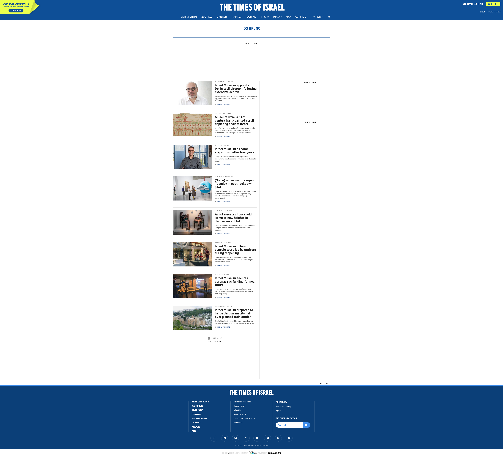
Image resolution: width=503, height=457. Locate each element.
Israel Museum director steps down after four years (235, 150)
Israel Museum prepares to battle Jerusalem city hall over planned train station (234, 313)
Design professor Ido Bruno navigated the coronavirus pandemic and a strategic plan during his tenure (235, 158)
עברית (498, 12)
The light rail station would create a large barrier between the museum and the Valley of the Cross (234, 322)
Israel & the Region (189, 17)
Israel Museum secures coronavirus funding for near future (235, 281)
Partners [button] (317, 17)
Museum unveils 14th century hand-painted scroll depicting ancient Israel (234, 120)
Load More (217, 338)
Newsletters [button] (300, 17)
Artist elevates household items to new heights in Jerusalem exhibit (233, 218)
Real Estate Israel (200, 419)
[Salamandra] (274, 453)
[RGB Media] (253, 452)
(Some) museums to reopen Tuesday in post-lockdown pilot (234, 183)
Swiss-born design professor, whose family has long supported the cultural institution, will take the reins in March (236, 98)
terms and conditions (242, 402)
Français (491, 12)
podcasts (196, 427)
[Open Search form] (329, 17)
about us (237, 410)
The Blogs (265, 17)
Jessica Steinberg (223, 104)
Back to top (324, 383)
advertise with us (240, 414)
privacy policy (239, 406)
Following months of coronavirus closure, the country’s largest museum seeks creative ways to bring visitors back (234, 259)
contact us (238, 423)
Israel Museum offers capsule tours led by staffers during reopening (235, 249)
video (194, 431)
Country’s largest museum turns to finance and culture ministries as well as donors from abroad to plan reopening (235, 291)
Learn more (16, 11)
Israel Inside (222, 17)
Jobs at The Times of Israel (244, 419)
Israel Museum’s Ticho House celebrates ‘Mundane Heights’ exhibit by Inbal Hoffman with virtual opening (235, 227)
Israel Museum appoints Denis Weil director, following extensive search (236, 88)
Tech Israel (236, 17)
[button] (493, 4)
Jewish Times (206, 17)
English (483, 12)
